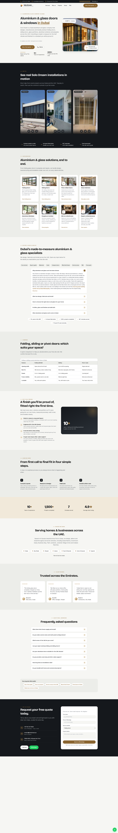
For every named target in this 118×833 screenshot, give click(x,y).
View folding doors (26, 199)
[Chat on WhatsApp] (115, 830)
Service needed (66, 725)
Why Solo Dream (66, 265)
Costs (48, 265)
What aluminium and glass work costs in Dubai (45, 313)
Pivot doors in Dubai (77, 684)
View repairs (84, 227)
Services (47, 5)
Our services (24, 265)
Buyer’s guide (33, 265)
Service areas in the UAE (52, 684)
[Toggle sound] (32, 131)
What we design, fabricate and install (43, 296)
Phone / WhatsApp (67, 719)
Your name (65, 714)
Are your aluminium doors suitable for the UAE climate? (48, 651)
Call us (41, 47)
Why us (54, 5)
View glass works (85, 199)
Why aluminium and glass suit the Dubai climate (46, 270)
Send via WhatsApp (79, 742)
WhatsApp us (95, 1)
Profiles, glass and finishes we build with (44, 307)
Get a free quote (89, 5)
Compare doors (55, 265)
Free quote (88, 265)
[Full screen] (36, 131)
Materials (41, 265)
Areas (65, 5)
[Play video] (28, 131)
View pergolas (45, 227)
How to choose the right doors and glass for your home (48, 302)
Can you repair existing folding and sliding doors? (46, 646)
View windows (25, 227)
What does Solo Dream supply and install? (44, 629)
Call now (24, 747)
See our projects (39, 684)
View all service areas (59, 555)
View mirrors (64, 227)
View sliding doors (46, 199)
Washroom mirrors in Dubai (31, 688)
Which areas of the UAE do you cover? (43, 640)
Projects (60, 5)
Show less (35, 290)
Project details (66, 731)
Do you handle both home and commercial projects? (47, 668)
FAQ (70, 5)
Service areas (75, 265)
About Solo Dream (65, 684)
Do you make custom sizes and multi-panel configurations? (49, 635)
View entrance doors (66, 199)
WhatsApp (34, 747)
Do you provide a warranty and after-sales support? (47, 657)
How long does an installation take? (42, 662)
